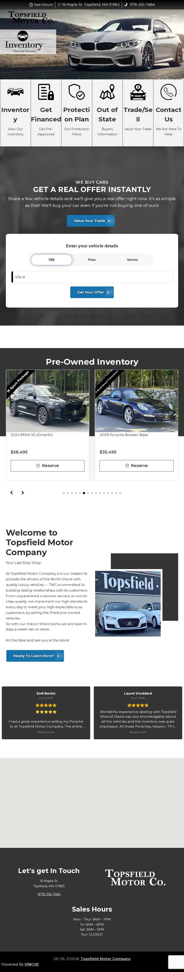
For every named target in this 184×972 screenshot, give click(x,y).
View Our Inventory (15, 112)
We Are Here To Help (168, 112)
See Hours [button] (43, 4)
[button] (174, 17)
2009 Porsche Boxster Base (124, 435)
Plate (92, 259)
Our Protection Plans (76, 112)
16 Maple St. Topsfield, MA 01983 (91, 4)
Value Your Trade (138, 112)
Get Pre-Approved (46, 112)
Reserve (50, 465)
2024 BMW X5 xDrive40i (32, 435)
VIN (51, 260)
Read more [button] (46, 732)
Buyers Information (107, 112)
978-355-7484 (142, 4)
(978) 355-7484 (49, 894)
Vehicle (132, 259)
